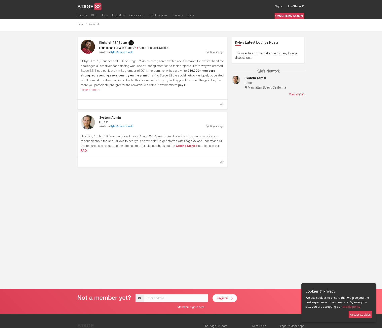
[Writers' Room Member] (131, 43)
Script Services (158, 15)
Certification (136, 15)
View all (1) (296, 94)
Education (118, 15)
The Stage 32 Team (215, 326)
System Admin (110, 117)
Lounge (82, 15)
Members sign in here (191, 307)
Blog (94, 15)
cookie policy (351, 306)
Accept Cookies (360, 314)
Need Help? (259, 326)
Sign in (279, 6)
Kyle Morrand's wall (121, 52)
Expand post (89, 89)
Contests (177, 15)
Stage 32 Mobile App (291, 326)
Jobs (104, 15)
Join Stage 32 (296, 6)
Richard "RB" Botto (113, 43)
